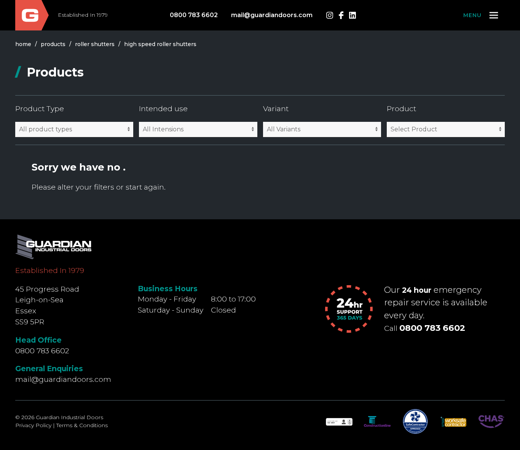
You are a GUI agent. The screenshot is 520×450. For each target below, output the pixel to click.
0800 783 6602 (194, 15)
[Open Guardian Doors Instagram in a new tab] (329, 15)
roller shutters (95, 44)
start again (145, 186)
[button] (481, 15)
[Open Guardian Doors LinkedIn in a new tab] (352, 15)
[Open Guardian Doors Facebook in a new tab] (341, 15)
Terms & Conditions (82, 425)
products (53, 44)
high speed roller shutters (160, 44)
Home (23, 44)
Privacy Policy (33, 425)
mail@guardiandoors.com (272, 15)
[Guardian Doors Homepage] (32, 15)
